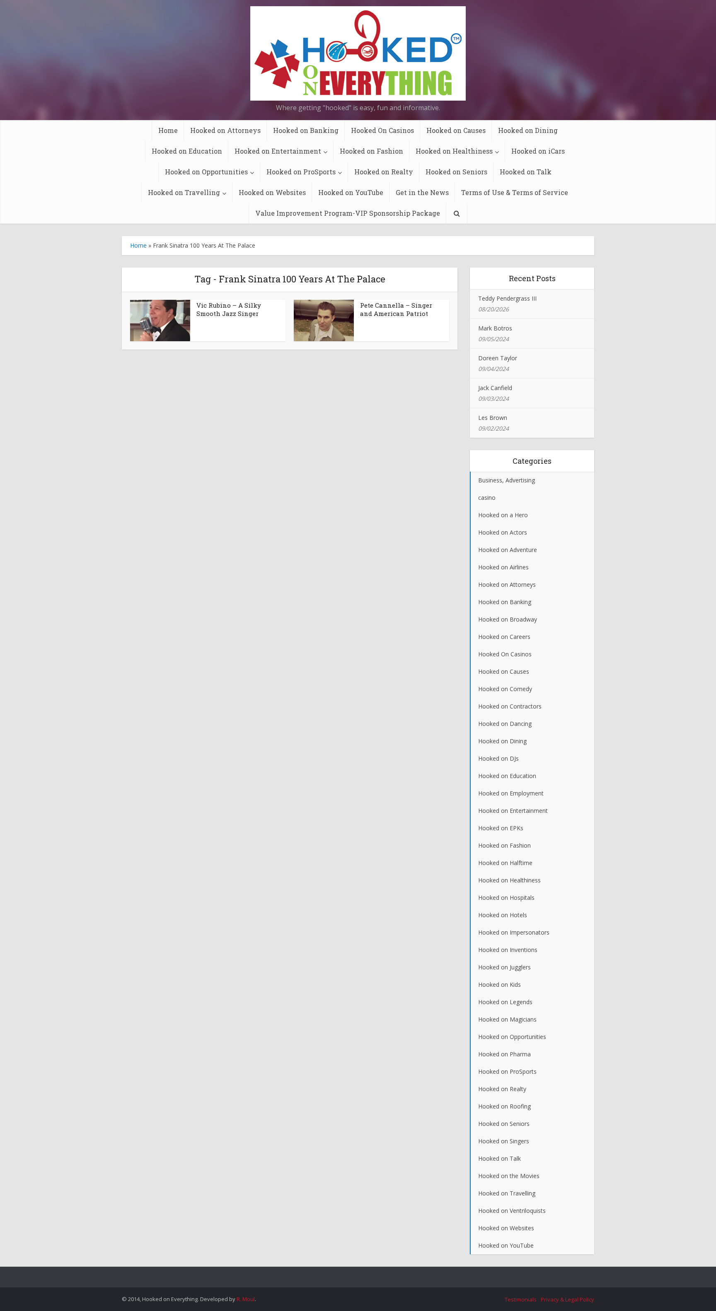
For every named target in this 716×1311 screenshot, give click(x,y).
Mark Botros (495, 328)
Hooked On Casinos (382, 130)
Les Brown (492, 418)
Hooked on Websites (272, 192)
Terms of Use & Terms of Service (514, 192)
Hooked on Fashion (371, 151)
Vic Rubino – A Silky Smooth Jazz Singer (228, 309)
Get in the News (422, 192)
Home (168, 130)
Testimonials (521, 1299)
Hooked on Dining (528, 130)
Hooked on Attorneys (225, 130)
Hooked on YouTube (350, 192)
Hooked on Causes (456, 130)
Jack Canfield (495, 388)
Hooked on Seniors (456, 171)
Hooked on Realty (383, 171)
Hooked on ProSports (301, 171)
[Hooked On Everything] (358, 53)
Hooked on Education (187, 151)
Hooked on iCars (538, 151)
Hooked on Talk (526, 171)
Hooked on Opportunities (206, 171)
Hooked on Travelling (184, 192)
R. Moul (246, 1299)
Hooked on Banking (306, 130)
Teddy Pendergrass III (507, 298)
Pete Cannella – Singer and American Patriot (396, 309)
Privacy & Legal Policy (567, 1299)
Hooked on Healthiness (454, 151)
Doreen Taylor (497, 358)
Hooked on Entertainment (278, 151)
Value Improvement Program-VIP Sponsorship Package (347, 213)
